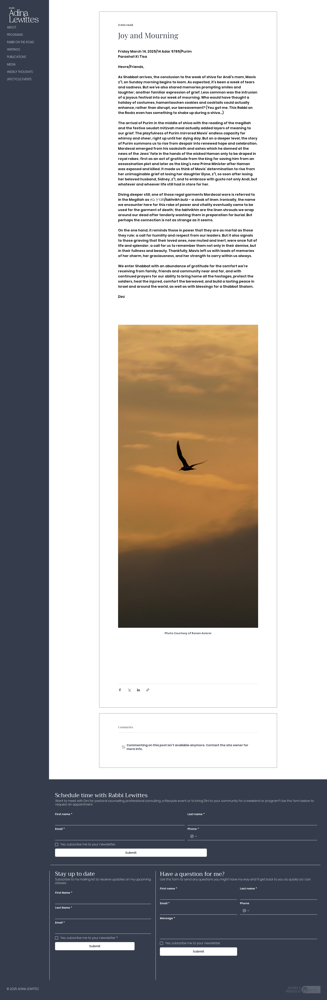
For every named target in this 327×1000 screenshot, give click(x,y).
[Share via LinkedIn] (138, 690)
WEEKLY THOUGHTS (20, 72)
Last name (248, 888)
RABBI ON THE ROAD (20, 42)
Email (165, 903)
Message (167, 918)
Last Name (63, 908)
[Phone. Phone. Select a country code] (246, 910)
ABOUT (11, 27)
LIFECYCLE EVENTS (19, 79)
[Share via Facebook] (120, 690)
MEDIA (11, 64)
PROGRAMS (15, 35)
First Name (63, 893)
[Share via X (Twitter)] (129, 690)
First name (168, 888)
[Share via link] (147, 690)
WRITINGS (13, 49)
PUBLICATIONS (16, 57)
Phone (244, 903)
